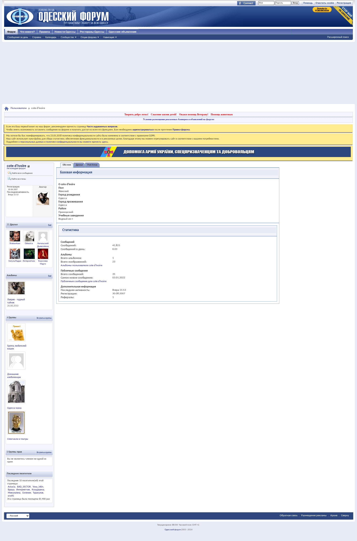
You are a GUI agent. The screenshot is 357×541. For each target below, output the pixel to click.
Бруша (11, 490)
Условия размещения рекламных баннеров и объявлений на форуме (178, 119)
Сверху (345, 515)
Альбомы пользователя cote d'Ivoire (81, 265)
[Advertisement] (178, 73)
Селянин (26, 493)
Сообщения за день (17, 37)
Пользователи (19, 108)
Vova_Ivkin (38, 487)
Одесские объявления (122, 31)
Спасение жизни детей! (164, 114)
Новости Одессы (65, 31)
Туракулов (38, 493)
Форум (11, 31)
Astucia (11, 487)
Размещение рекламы (314, 515)
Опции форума (88, 37)
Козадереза (38, 490)
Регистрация (344, 3)
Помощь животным (222, 114)
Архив (333, 515)
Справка (36, 37)
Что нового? (27, 31)
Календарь (50, 37)
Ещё (49, 225)
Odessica (29, 243)
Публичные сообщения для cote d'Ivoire (83, 281)
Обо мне (67, 165)
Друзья (79, 165)
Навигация (108, 37)
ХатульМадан (14, 261)
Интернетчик (29, 261)
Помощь (308, 3)
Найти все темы (18, 179)
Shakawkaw (15, 243)
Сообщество (67, 37)
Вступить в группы (44, 318)
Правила (44, 31)
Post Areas (92, 165)
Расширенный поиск (338, 37)
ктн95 (11, 496)
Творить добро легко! (136, 114)
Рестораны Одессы (92, 31)
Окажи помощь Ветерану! (193, 114)
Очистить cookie (324, 3)
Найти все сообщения (21, 173)
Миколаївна (14, 493)
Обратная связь (289, 515)
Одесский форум (173, 530)
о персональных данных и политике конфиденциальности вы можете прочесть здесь (63, 142)
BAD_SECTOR (24, 487)
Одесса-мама (14, 408)
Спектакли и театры (17, 439)
